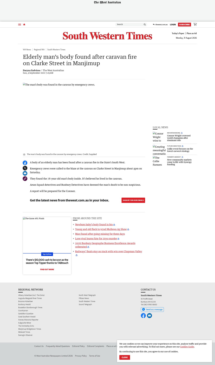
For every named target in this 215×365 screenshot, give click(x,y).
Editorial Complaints (95, 346)
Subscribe (184, 24)
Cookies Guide (187, 346)
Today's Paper (178, 33)
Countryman (23, 310)
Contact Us (39, 346)
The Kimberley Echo (26, 326)
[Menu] (19, 24)
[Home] (24, 24)
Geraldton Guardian (25, 314)
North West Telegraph (87, 295)
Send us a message (154, 309)
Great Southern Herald (26, 317)
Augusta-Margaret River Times (30, 298)
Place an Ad (192, 33)
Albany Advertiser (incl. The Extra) (31, 295)
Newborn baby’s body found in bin (94, 224)
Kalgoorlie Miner (24, 323)
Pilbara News (84, 298)
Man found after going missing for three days (100, 233)
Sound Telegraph (85, 304)
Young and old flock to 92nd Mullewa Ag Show (101, 229)
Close (125, 357)
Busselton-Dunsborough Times (30, 307)
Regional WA (39, 49)
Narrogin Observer (25, 335)
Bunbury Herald (24, 304)
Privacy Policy (81, 356)
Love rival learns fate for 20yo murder (96, 238)
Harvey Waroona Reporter (28, 320)
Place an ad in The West (116, 346)
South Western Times (56, 49)
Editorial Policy (78, 346)
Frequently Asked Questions (58, 346)
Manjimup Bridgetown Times (29, 329)
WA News (27, 49)
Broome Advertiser (25, 301)
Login (173, 24)
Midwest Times (24, 332)
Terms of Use (94, 356)
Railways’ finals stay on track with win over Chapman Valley (108, 251)
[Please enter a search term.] (145, 24)
